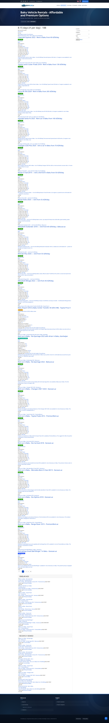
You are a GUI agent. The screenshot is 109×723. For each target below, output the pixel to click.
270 (28, 538)
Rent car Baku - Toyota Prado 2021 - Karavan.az (28, 595)
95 (27, 49)
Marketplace (64, 5)
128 (28, 403)
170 (28, 78)
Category (78, 32)
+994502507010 (32, 1)
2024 (21, 99)
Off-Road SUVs (21, 68)
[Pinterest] (23, 1)
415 (27, 103)
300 (28, 107)
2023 (21, 396)
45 (27, 298)
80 (27, 51)
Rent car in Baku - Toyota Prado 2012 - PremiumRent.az (38, 416)
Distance (31, 34)
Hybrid (23, 100)
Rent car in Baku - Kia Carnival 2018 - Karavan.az (35, 443)
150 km (29, 350)
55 (27, 216)
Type (77, 36)
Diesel (23, 452)
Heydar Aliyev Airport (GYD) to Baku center (27, 311)
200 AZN (23, 56)
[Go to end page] (31, 571)
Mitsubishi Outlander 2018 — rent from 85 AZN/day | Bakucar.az (42, 227)
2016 (21, 477)
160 (28, 135)
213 (27, 483)
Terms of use (78, 718)
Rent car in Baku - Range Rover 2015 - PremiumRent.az (38, 524)
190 (26, 343)
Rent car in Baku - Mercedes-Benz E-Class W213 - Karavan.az (40, 470)
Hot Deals (70, 5)
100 (27, 158)
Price (28, 34)
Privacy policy (85, 718)
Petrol (23, 46)
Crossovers (20, 41)
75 (27, 212)
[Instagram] (27, 1)
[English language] (78, 1)
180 (28, 134)
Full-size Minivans (21, 446)
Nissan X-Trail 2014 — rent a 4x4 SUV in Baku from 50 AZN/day (41, 172)
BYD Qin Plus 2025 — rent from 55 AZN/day (34, 254)
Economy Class (26, 590)
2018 (21, 72)
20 (29, 326)
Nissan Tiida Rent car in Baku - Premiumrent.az (28, 588)
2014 (21, 180)
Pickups (19, 554)
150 (28, 80)
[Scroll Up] (106, 718)
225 (27, 131)
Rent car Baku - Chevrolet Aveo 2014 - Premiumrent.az (30, 602)
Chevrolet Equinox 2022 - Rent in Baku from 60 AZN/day (38, 37)
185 (27, 77)
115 (28, 404)
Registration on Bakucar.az (27, 707)
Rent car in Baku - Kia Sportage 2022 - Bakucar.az (36, 362)
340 (28, 106)
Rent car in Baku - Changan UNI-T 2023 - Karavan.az (37, 389)
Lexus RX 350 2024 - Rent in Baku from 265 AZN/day (37, 91)
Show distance (21, 43)
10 (24, 321)
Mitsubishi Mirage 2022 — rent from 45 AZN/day (36, 281)
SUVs (19, 339)
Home (59, 5)
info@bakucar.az (39, 1)
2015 (21, 423)
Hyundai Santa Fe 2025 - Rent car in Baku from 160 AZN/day (40, 118)
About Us (24, 701)
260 (28, 540)
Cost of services (25, 704)
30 (25, 315)
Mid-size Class (21, 257)
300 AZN (23, 137)
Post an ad (86, 1)
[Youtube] (25, 1)
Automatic (26, 47)
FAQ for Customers (60, 701)
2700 (26, 563)
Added (21, 34)
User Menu (85, 5)
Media (80, 5)
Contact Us (24, 709)
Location (25, 34)
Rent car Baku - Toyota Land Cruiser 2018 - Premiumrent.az (31, 615)
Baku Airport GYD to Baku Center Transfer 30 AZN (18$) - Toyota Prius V (44, 308)
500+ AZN (24, 110)
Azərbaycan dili (28, 327)
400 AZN (23, 407)
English (37, 327)
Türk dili (33, 327)
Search (77, 39)
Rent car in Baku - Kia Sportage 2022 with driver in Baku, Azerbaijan (43, 336)
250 (27, 130)
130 (28, 81)
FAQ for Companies (61, 704)
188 (28, 484)
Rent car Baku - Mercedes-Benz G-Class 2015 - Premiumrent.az (31, 581)
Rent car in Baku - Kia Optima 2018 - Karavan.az (35, 497)
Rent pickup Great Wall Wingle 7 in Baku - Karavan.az (37, 551)
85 (27, 50)
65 (27, 187)
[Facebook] (21, 1)
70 (28, 53)
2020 (21, 207)
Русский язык (42, 327)
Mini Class (20, 284)
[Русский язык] (80, 1)
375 (27, 104)
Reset (81, 39)
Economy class (25, 316)
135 (27, 238)
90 (27, 160)
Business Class (21, 473)
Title (19, 34)
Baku (19, 42)
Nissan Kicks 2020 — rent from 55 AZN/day (33, 200)
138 (28, 487)
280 (27, 537)
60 (27, 54)
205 (27, 76)
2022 (21, 45)
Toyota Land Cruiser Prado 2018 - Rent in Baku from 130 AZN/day (42, 64)
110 (27, 157)
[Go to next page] (29, 571)
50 (27, 189)
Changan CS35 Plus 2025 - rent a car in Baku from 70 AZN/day (40, 145)
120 (27, 239)
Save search (20, 31)
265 (28, 108)
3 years (29, 564)
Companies (75, 5)
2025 (21, 153)
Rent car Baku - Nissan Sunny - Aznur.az (26, 609)
